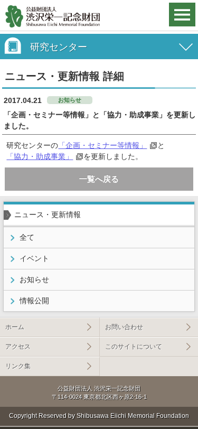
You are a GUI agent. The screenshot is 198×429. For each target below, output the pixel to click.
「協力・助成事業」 (39, 156)
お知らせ (34, 279)
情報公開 (34, 300)
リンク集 (18, 366)
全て (27, 237)
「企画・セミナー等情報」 (102, 145)
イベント (34, 258)
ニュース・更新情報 (47, 214)
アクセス (18, 346)
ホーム (14, 327)
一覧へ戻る (99, 178)
